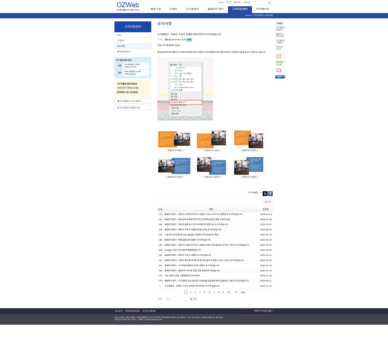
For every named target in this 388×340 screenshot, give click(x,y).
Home (221, 2)
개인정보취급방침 (132, 311)
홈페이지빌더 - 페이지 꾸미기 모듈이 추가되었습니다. (188, 255)
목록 (269, 202)
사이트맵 (246, 2)
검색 (194, 299)
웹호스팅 (156, 9)
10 (229, 292)
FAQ (119, 35)
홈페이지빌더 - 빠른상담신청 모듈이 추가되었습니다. (188, 240)
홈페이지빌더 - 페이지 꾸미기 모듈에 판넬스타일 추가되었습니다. (193, 229)
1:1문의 (120, 40)
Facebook (270, 193)
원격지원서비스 (124, 51)
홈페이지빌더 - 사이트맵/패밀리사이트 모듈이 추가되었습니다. (192, 265)
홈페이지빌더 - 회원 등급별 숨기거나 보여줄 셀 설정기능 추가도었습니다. (197, 224)
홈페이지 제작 (215, 9)
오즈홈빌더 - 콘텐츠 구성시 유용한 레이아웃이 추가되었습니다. (192, 286)
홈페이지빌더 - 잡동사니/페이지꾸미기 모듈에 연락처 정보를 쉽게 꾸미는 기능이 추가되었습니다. (207, 245)
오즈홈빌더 (192, 9)
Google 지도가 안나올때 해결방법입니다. (183, 250)
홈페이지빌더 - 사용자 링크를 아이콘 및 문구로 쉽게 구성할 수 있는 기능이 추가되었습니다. (204, 260)
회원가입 (237, 2)
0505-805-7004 (129, 319)
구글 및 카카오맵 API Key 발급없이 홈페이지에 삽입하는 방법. (192, 234)
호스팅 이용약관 (149, 311)
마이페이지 (262, 9)
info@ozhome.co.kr (153, 319)
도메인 (173, 9)
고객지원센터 (240, 9)
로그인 (228, 2)
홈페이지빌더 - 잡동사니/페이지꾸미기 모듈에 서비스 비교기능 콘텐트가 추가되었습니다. (204, 214)
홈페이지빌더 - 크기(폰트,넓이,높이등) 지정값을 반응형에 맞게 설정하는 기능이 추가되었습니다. (207, 281)
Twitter (265, 193)
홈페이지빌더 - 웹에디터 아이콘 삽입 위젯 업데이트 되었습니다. (193, 270)
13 (236, 292)
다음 (243, 292)
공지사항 (121, 46)
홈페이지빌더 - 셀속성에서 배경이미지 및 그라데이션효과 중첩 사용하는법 (197, 219)
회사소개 (118, 311)
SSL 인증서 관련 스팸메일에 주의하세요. (182, 275)
